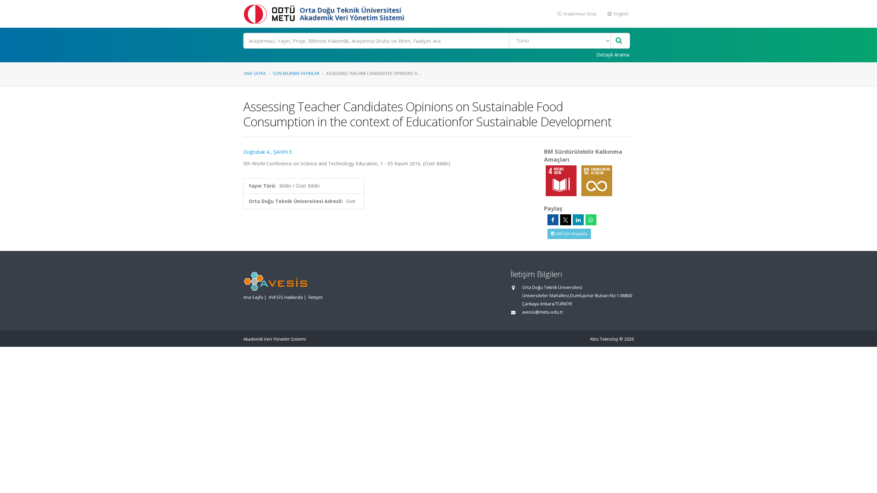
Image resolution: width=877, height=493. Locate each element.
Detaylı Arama (612, 54)
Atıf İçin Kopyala (571, 234)
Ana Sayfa (255, 73)
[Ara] (619, 41)
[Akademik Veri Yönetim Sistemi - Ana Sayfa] (270, 14)
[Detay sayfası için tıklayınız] (562, 180)
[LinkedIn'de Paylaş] (578, 219)
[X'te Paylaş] (565, 219)
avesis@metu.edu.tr (542, 312)
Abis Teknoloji (604, 339)
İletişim (315, 297)
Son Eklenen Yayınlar (296, 73)
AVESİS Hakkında (286, 297)
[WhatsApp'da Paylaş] (590, 219)
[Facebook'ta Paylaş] (552, 219)
